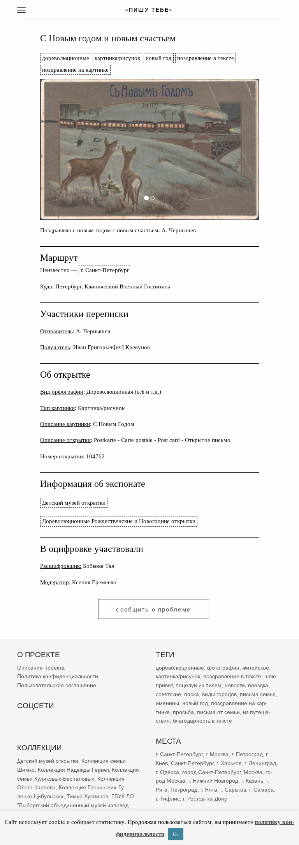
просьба (183, 712)
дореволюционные (65, 58)
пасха (191, 694)
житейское (256, 668)
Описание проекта (41, 668)
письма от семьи (218, 712)
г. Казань (252, 781)
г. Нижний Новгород (213, 781)
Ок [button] (176, 834)
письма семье (258, 694)
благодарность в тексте (202, 721)
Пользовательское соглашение (56, 685)
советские (168, 694)
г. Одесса (167, 772)
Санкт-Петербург (192, 763)
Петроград (184, 790)
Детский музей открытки (74, 502)
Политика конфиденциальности (57, 677)
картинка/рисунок (117, 58)
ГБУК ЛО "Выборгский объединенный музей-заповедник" (75, 805)
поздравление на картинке (75, 69)
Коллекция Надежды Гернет (73, 770)
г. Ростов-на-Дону (205, 799)
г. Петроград (247, 754)
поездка (258, 685)
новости (235, 685)
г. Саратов (233, 790)
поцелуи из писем (199, 685)
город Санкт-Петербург (211, 772)
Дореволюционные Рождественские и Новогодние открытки (118, 521)
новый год (159, 58)
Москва (253, 772)
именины (167, 703)
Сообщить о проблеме (153, 609)
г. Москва (217, 754)
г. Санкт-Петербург (105, 270)
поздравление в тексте (205, 58)
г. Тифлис (168, 799)
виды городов (219, 694)
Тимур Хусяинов (87, 796)
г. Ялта (209, 790)
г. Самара (261, 790)
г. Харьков (228, 763)
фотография (223, 668)
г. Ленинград (260, 763)
